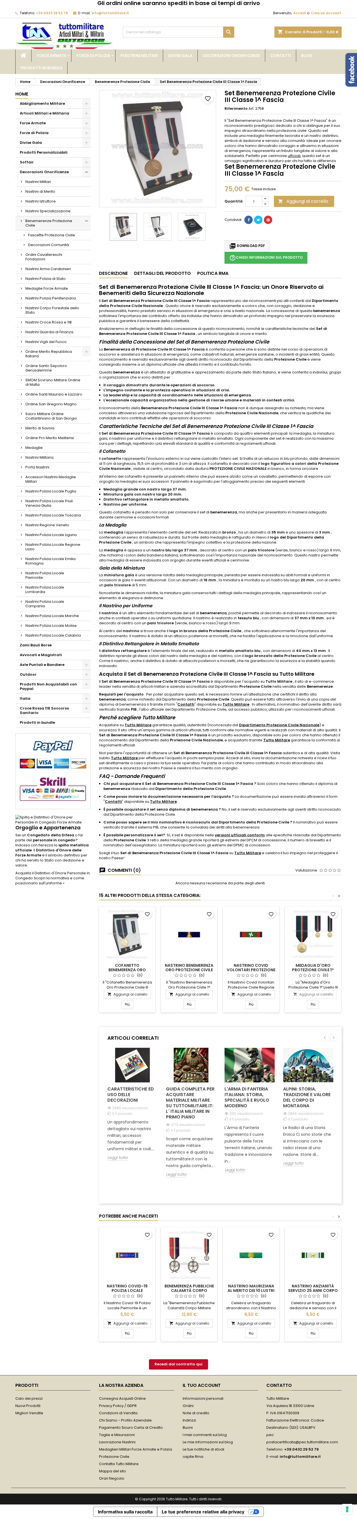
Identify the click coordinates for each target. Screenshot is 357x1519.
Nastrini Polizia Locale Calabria (53, 635)
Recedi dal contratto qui (178, 1364)
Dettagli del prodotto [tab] (162, 273)
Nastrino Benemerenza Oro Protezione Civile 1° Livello (189, 970)
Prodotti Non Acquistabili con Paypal (48, 686)
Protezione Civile (114, 1456)
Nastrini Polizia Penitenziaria (50, 298)
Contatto (279, 1385)
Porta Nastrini (37, 467)
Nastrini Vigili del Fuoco (46, 341)
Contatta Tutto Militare (119, 1463)
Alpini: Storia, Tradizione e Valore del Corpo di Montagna (307, 1097)
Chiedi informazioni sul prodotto (266, 257)
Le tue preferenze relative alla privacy (203, 1512)
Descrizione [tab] (113, 273)
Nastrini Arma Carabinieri (48, 269)
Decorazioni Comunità (48, 244)
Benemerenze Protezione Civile (48, 223)
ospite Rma (193, 1456)
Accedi (299, 13)
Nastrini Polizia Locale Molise (51, 625)
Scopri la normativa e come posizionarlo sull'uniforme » (49, 880)
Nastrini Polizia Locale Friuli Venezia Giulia (49, 503)
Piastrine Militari (139, 55)
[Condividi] (248, 220)
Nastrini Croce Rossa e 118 (48, 322)
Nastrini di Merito (40, 191)
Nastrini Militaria (39, 457)
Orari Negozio (111, 1478)
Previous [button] (325, 1037)
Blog (306, 55)
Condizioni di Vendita (118, 1413)
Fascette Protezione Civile (51, 235)
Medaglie (34, 447)
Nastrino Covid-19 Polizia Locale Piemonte (127, 1290)
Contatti (280, 55)
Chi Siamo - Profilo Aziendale (125, 1420)
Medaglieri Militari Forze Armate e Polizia (135, 1449)
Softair (27, 162)
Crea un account (326, 13)
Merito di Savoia (39, 428)
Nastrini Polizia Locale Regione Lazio (52, 547)
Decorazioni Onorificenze (231, 55)
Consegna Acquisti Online (122, 1398)
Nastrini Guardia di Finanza (49, 332)
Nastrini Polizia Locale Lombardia (44, 589)
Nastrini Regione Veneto (47, 525)
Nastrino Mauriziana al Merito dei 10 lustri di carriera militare (251, 1290)
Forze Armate (51, 55)
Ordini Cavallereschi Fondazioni (43, 257)
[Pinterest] (268, 220)
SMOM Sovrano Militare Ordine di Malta (52, 382)
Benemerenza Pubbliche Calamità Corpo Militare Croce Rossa (189, 1290)
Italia (25, 698)
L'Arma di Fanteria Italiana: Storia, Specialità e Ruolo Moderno (247, 1097)
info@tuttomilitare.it (110, 13)
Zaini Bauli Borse (36, 645)
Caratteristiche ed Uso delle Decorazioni (130, 1094)
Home (21, 94)
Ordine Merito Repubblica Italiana (48, 354)
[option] (132, 1108)
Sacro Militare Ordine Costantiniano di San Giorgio (51, 416)
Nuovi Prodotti (27, 1405)
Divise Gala (180, 55)
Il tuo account (202, 1385)
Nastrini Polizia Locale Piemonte (44, 575)
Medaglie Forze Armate (46, 288)
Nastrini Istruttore (40, 201)
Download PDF (247, 246)
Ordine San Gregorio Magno (51, 404)
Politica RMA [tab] (212, 273)
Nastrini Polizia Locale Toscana (53, 515)
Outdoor (28, 674)
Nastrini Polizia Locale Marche (52, 615)
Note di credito (196, 1413)
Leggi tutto (117, 1157)
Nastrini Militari (38, 181)
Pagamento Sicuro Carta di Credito (131, 1427)
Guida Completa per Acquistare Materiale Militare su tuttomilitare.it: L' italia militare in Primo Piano (190, 1103)
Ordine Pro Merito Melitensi (49, 438)
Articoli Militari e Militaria (44, 113)
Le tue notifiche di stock (204, 1449)
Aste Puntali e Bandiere (42, 664)
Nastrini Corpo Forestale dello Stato (52, 310)
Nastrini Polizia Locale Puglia (50, 491)
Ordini (188, 1405)
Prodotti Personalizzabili (43, 152)
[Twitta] (258, 220)
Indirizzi (189, 1420)
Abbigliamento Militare (42, 103)
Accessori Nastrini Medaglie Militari (50, 479)
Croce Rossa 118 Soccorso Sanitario (44, 710)
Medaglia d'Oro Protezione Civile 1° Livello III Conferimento (313, 970)
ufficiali (294, 155)
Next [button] (333, 1037)
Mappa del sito (112, 1471)
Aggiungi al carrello (303, 201)
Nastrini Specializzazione (48, 211)
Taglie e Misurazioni (117, 1434)
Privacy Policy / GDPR (118, 1405)
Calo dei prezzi (29, 1398)
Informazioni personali (203, 1398)
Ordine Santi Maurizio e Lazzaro (53, 394)
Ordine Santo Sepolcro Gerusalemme (46, 368)
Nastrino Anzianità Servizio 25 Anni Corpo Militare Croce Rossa (313, 1290)
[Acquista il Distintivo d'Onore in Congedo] (53, 819)
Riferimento (236, 108)
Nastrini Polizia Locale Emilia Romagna (50, 561)
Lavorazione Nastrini (117, 1442)
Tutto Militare (236, 704)
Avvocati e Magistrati (41, 655)
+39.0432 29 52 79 (52, 13)
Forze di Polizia (93, 55)
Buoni (188, 1427)
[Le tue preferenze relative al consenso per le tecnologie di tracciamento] (347, 1509)
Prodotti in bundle (41, 68)
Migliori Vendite (29, 1413)
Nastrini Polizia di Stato (45, 278)
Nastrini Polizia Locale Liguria (51, 534)
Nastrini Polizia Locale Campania (44, 604)
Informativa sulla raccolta (125, 1512)
